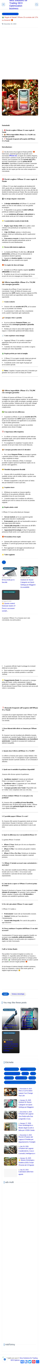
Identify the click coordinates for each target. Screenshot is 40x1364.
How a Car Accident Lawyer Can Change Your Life (26, 1093)
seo (31, 1078)
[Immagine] (10, 1092)
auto (32, 1073)
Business (24, 1069)
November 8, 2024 (26, 1088)
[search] (36, 4)
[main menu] (3, 4)
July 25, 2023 (24, 1170)
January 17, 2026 (25, 1123)
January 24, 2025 (25, 1100)
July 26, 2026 (24, 1146)
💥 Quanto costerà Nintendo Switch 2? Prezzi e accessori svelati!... (8, 607)
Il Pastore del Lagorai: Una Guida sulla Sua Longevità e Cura (26, 1116)
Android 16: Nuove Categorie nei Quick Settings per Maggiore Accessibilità (28, 583)
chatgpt (7, 1078)
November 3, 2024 (26, 1135)
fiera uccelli (19, 1078)
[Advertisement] (20, 52)
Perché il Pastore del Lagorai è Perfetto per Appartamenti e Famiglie (27, 1139)
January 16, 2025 (25, 1158)
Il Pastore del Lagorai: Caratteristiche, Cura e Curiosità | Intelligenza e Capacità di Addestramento (27, 1151)
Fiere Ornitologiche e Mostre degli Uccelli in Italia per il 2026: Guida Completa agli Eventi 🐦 (27, 1128)
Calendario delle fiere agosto (26, 1173)
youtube (7, 1082)
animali (25, 1073)
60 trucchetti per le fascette (8, 581)
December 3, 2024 (26, 1112)
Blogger (7, 1069)
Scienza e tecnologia (10, 14)
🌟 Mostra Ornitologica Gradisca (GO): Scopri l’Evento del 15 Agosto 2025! (26, 1162)
